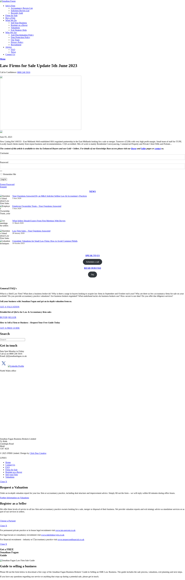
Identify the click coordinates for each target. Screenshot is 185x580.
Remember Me (9, 174)
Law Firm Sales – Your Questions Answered (31, 231)
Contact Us (10, 54)
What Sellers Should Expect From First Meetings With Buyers (38, 221)
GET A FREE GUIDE (10, 328)
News (13, 52)
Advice (8, 47)
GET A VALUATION (9, 307)
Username (4, 153)
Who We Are (11, 32)
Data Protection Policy (20, 37)
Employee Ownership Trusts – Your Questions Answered (36, 206)
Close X (3, 481)
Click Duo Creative (38, 453)
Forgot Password (7, 184)
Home (8, 462)
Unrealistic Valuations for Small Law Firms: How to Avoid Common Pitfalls (44, 241)
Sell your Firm (11, 474)
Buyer (134, 148)
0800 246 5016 (23, 72)
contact (158, 148)
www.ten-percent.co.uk (65, 530)
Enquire (3, 187)
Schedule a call (92, 262)
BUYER (4, 317)
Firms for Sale (11, 15)
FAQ (13, 49)
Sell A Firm (10, 6)
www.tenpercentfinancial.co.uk (71, 539)
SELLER (12, 317)
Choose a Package (8, 521)
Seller (143, 148)
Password (4, 162)
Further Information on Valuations (14, 498)
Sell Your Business (19, 23)
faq (92, 274)
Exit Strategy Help (19, 30)
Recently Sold (17, 13)
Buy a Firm (10, 18)
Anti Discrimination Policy (22, 35)
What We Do (11, 20)
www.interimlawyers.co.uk (52, 535)
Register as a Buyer (19, 25)
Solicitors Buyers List (20, 10)
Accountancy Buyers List (22, 8)
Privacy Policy (17, 42)
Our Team (15, 40)
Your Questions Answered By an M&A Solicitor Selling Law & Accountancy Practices (49, 196)
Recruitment (16, 45)
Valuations (15, 28)
